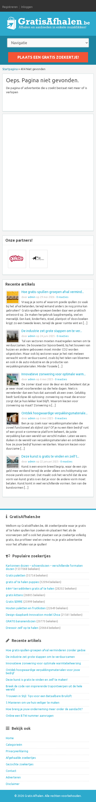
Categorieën (14, 744)
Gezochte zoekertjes (19, 764)
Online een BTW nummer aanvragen (30, 715)
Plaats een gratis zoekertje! (48, 57)
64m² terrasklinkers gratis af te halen (30, 588)
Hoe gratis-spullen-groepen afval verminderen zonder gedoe (46, 650)
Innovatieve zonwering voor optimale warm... (53, 374)
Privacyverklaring (17, 751)
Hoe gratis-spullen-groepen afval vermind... (52, 292)
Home (10, 738)
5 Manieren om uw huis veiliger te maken (32, 702)
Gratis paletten (15, 575)
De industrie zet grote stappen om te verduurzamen (40, 656)
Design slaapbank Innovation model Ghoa (33, 614)
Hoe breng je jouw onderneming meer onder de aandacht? (44, 709)
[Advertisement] (48, 173)
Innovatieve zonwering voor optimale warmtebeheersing (43, 663)
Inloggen (27, 6)
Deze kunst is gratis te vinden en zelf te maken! (37, 679)
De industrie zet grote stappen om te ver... (51, 331)
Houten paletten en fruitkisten (26, 608)
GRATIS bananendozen (21, 621)
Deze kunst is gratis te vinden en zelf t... (50, 456)
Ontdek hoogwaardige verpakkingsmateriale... (54, 413)
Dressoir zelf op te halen (22, 627)
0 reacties (62, 297)
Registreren (10, 6)
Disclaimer (13, 783)
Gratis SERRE (14, 601)
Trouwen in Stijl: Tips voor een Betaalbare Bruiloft (39, 696)
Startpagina (10, 69)
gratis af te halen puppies (22, 582)
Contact (11, 770)
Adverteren (13, 777)
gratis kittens (14, 595)
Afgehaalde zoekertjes (21, 757)
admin (31, 297)
